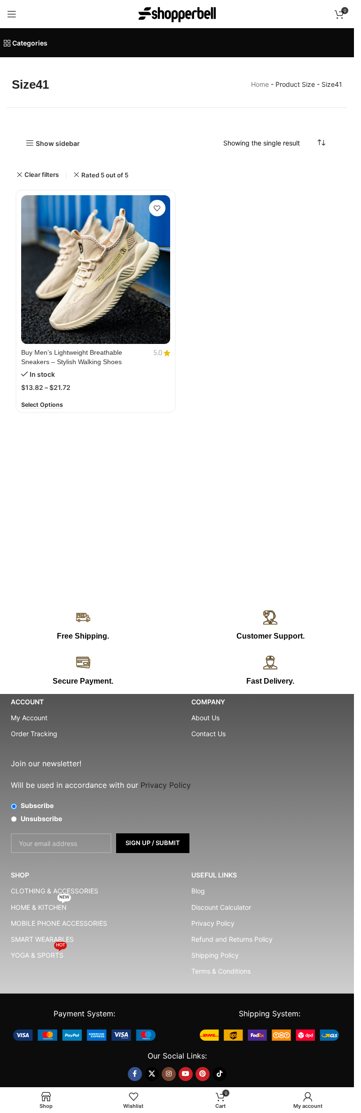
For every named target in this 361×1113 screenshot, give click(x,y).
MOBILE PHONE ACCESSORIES (59, 923)
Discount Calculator (221, 907)
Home (260, 84)
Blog (198, 891)
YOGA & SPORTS (38, 953)
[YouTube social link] (186, 1074)
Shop (20, 875)
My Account (29, 718)
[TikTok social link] (219, 1074)
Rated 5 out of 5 (104, 175)
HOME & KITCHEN (40, 905)
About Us (205, 718)
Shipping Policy (215, 955)
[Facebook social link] (135, 1074)
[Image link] (84, 1034)
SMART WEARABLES (42, 939)
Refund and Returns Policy (232, 939)
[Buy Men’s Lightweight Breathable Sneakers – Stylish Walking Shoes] (95, 269)
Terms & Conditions (221, 971)
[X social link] (152, 1074)
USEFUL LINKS (214, 875)
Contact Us (208, 734)
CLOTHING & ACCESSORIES (54, 891)
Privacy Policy (213, 923)
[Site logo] (177, 13)
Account (27, 702)
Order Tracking (34, 734)
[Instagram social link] (169, 1074)
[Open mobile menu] (11, 14)
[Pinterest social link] (203, 1074)
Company (208, 702)
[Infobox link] (270, 625)
